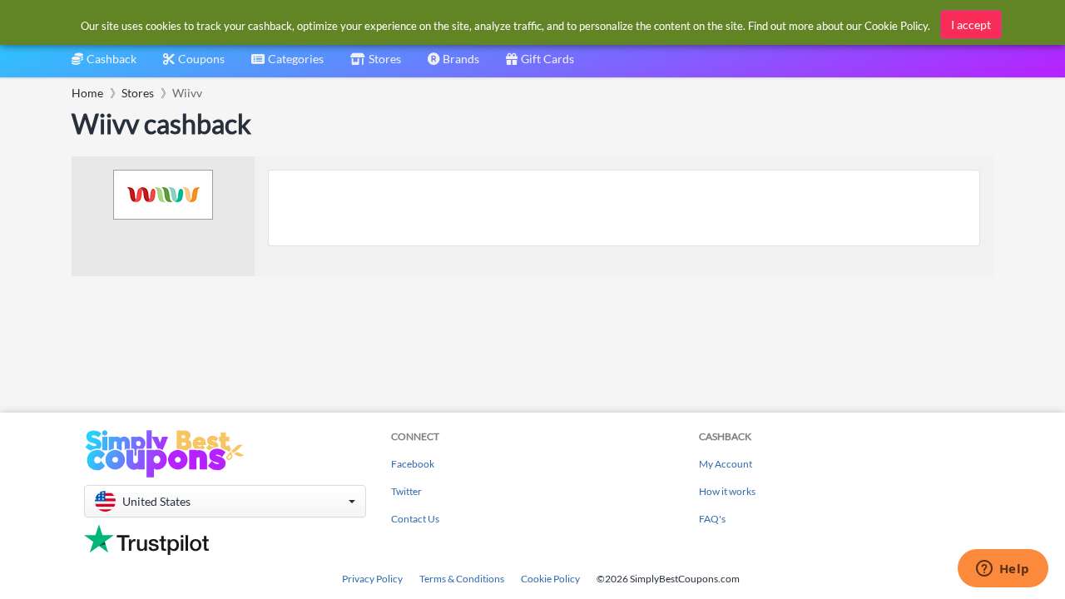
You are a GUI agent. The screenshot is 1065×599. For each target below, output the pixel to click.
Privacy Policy (372, 578)
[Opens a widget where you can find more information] (1002, 570)
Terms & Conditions (461, 578)
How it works (727, 491)
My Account (725, 464)
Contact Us (415, 518)
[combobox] (287, 64)
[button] (225, 501)
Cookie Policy (550, 578)
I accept (971, 24)
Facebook (412, 464)
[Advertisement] (624, 208)
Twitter (406, 491)
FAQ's (712, 518)
